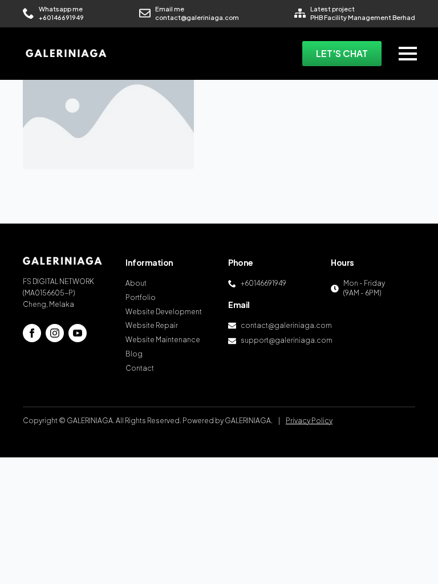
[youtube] (77, 333)
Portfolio (140, 297)
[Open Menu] (408, 53)
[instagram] (55, 333)
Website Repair (151, 325)
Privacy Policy (309, 420)
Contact (139, 368)
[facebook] (32, 333)
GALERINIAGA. (249, 420)
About (136, 283)
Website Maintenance (162, 339)
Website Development (163, 311)
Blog (134, 354)
